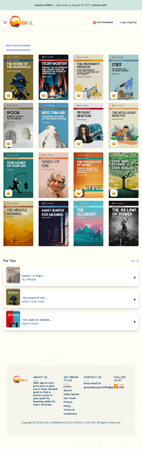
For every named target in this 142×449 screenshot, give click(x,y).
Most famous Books (18, 45)
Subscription (71, 394)
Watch (68, 390)
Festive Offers (44, 5)
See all (135, 260)
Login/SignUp (128, 22)
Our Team (70, 398)
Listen (67, 386)
